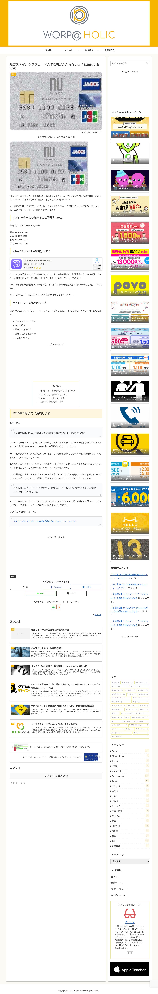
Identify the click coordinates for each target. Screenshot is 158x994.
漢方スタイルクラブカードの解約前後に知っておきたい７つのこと (45, 521)
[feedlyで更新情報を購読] (128, 952)
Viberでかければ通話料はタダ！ (53, 394)
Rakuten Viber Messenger (38, 260)
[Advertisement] (56, 362)
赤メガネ (130, 922)
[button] (71, 593)
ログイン (115, 877)
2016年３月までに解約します (51, 402)
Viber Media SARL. (38, 264)
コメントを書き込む (56, 775)
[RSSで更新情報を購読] (58, 607)
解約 (13, 576)
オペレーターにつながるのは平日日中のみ (58, 391)
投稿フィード (117, 883)
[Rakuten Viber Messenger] (16, 264)
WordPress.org (118, 895)
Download (97, 265)
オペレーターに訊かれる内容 (52, 398)
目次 (53, 385)
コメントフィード (119, 889)
